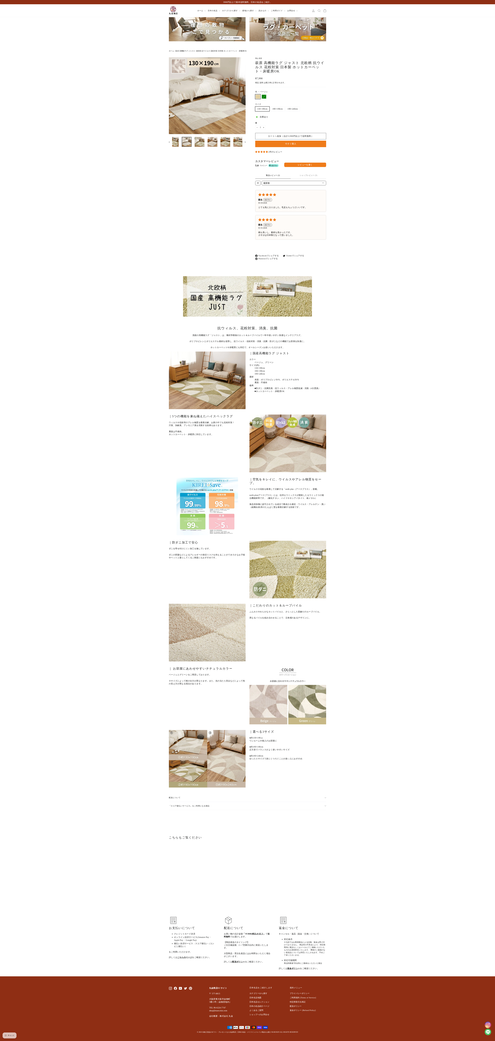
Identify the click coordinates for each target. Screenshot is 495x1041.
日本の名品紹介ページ (259, 1006)
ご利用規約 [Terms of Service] (303, 998)
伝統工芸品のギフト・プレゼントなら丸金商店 (219, 1032)
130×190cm (262, 109)
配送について (174, 798)
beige (257, 96)
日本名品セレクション (259, 1002)
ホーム (200, 11)
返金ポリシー (293, 968)
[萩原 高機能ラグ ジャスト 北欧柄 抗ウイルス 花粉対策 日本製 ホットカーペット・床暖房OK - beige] (170, 896)
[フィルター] (258, 183)
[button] (261, 152)
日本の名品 (213, 11)
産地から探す (248, 11)
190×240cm (292, 109)
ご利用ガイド (277, 11)
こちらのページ (184, 957)
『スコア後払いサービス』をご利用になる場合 (189, 806)
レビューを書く (305, 165)
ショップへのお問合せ (259, 1015)
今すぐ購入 (290, 144)
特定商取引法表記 (298, 1002)
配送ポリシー (238, 962)
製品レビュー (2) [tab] (273, 175)
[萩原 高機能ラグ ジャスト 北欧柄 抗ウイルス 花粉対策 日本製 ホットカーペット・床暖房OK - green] (174, 896)
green (264, 96)
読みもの (263, 11)
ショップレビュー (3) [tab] (308, 175)
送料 (261, 83)
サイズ (258, 104)
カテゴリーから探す (258, 993)
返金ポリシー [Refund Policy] (303, 1010)
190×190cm (277, 109)
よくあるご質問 (256, 1010)
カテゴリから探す (230, 11)
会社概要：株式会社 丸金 (221, 1016)
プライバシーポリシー (300, 993)
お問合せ (291, 11)
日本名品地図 (255, 998)
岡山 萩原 (258, 58)
